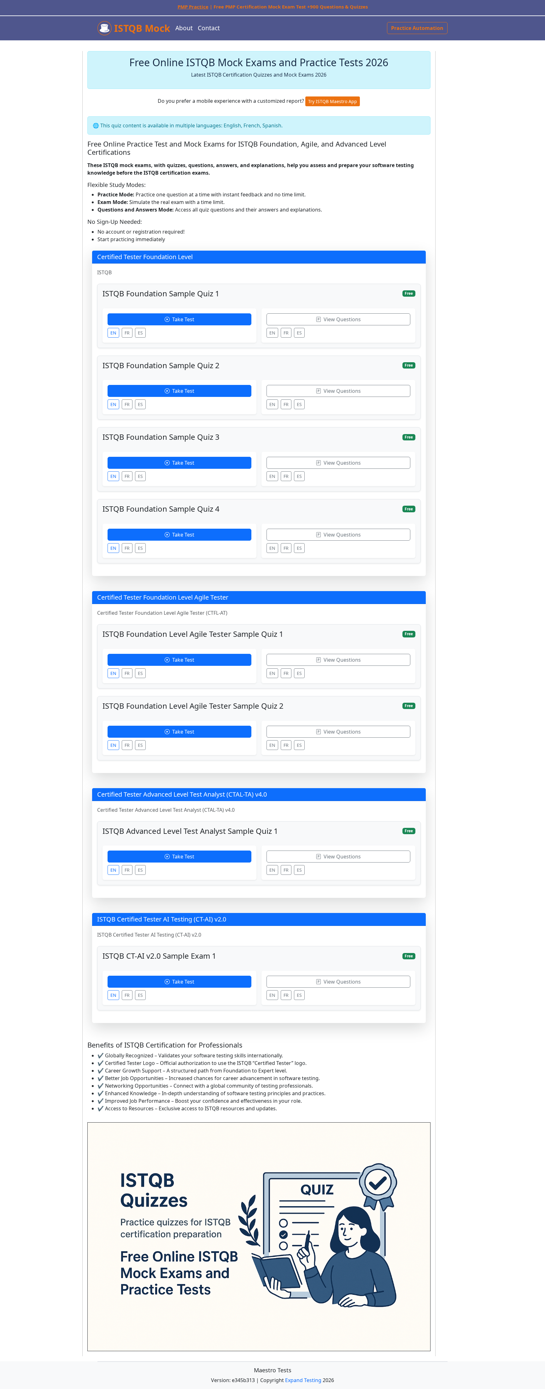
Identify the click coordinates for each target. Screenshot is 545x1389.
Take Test (182, 319)
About (184, 28)
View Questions (341, 319)
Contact (209, 28)
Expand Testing (303, 1380)
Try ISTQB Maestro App (332, 101)
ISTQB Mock (141, 28)
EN (113, 333)
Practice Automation (417, 28)
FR (127, 333)
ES (140, 333)
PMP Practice (193, 6)
